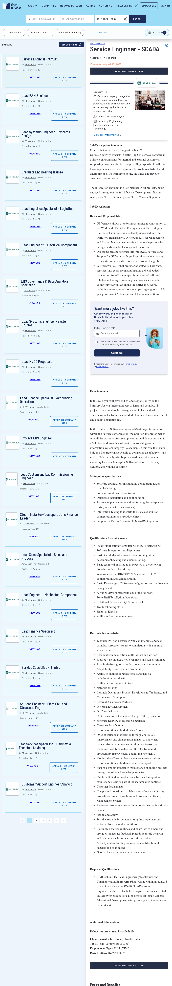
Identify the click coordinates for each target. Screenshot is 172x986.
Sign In (165, 5)
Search (137, 19)
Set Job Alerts (69, 44)
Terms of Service (131, 364)
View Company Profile (106, 135)
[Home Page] (11, 7)
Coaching (105, 5)
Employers (149, 5)
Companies (49, 5)
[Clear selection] (125, 19)
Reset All (102, 32)
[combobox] (46, 19)
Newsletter (125, 5)
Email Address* (105, 328)
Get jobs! (117, 352)
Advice (90, 5)
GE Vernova (30, 64)
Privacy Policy (102, 366)
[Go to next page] (63, 820)
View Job (35, 77)
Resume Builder (71, 5)
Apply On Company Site (64, 79)
